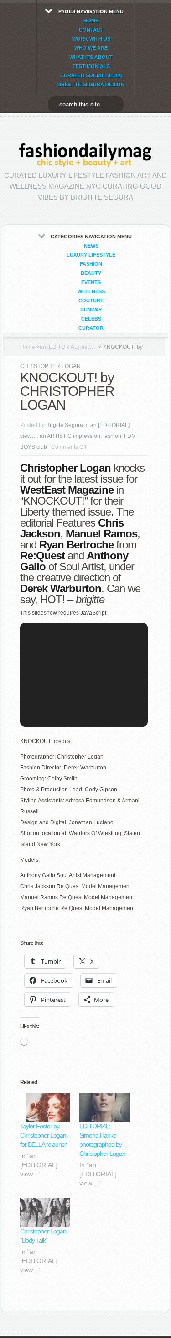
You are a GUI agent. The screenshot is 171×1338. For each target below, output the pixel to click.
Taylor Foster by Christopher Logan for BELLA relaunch (43, 1135)
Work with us (91, 39)
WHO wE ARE (91, 48)
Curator (91, 328)
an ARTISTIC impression (70, 436)
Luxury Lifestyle (91, 255)
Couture (91, 300)
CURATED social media (91, 75)
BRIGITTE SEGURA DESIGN (90, 84)
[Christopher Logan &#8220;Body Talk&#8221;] (45, 1212)
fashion (91, 264)
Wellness (91, 291)
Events (91, 282)
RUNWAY (91, 309)
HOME (90, 20)
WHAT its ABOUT (91, 57)
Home (27, 347)
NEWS (91, 245)
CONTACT (91, 29)
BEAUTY (91, 273)
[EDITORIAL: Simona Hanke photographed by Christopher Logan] (104, 1107)
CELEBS (91, 318)
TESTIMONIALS (91, 66)
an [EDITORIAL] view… (68, 347)
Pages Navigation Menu (90, 48)
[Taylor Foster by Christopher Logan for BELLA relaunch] (45, 1107)
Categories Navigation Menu (91, 282)
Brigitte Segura (64, 425)
